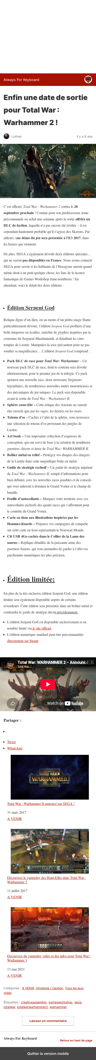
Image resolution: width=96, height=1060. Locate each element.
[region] (48, 36)
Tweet (11, 741)
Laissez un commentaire (48, 1021)
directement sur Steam (22, 640)
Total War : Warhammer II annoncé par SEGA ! (41, 803)
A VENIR (14, 818)
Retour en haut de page (76, 1040)
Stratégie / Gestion (49, 988)
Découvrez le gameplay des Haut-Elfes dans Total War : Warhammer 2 (46, 879)
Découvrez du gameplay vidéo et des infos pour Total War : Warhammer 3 (49, 958)
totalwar (9, 1007)
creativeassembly (34, 1002)
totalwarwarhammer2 (32, 1007)
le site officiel (41, 628)
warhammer (58, 1007)
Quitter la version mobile (48, 1053)
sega (77, 1002)
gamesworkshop (60, 1002)
